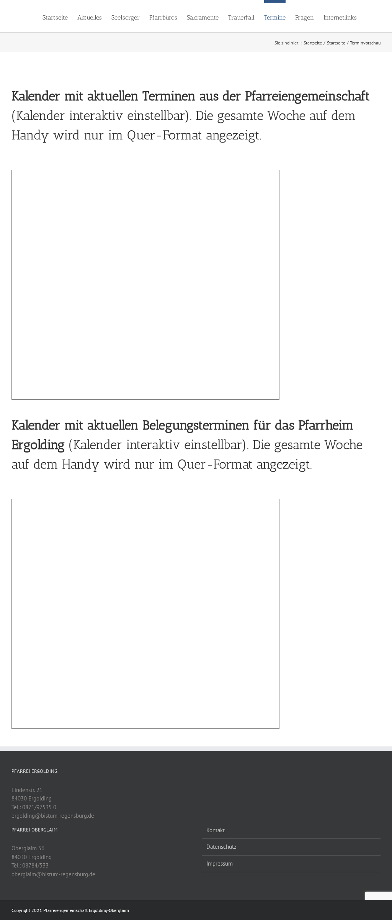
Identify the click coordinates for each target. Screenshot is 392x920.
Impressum (219, 863)
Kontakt (215, 830)
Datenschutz (221, 846)
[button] (368, 16)
